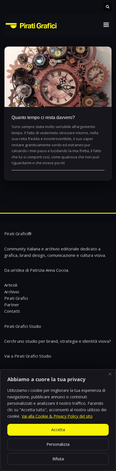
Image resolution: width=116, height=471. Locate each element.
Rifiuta (58, 458)
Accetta (58, 429)
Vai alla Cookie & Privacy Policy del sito (57, 416)
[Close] (109, 374)
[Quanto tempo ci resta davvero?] (58, 76)
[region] (58, 420)
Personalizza (58, 444)
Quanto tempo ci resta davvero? (43, 117)
